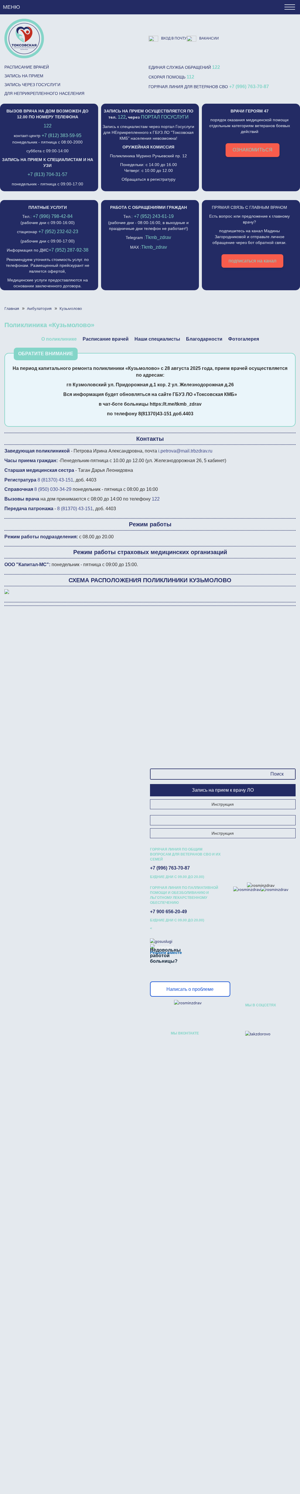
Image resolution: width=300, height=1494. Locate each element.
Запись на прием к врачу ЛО (223, 790)
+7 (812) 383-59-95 (61, 135)
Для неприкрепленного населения (44, 93)
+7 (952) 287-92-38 (68, 249)
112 (190, 76)
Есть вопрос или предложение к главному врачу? (249, 234)
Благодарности (204, 339)
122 (216, 67)
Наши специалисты (157, 339)
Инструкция (223, 804)
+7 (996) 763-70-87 (249, 86)
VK (250, 1017)
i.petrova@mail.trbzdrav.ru (185, 450)
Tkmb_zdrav (158, 237)
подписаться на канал (252, 260)
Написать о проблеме (190, 989)
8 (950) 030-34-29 (52, 489)
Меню (11, 7)
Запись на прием (23, 76)
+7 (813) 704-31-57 (47, 174)
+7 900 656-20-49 (168, 911)
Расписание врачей (26, 67)
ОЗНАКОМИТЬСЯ (252, 149)
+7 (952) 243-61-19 (154, 216)
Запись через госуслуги (32, 84)
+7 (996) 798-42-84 (53, 216)
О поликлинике (59, 339)
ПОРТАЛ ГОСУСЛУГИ (165, 117)
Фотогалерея (243, 339)
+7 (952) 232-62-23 (58, 231)
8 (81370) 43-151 (55, 479)
